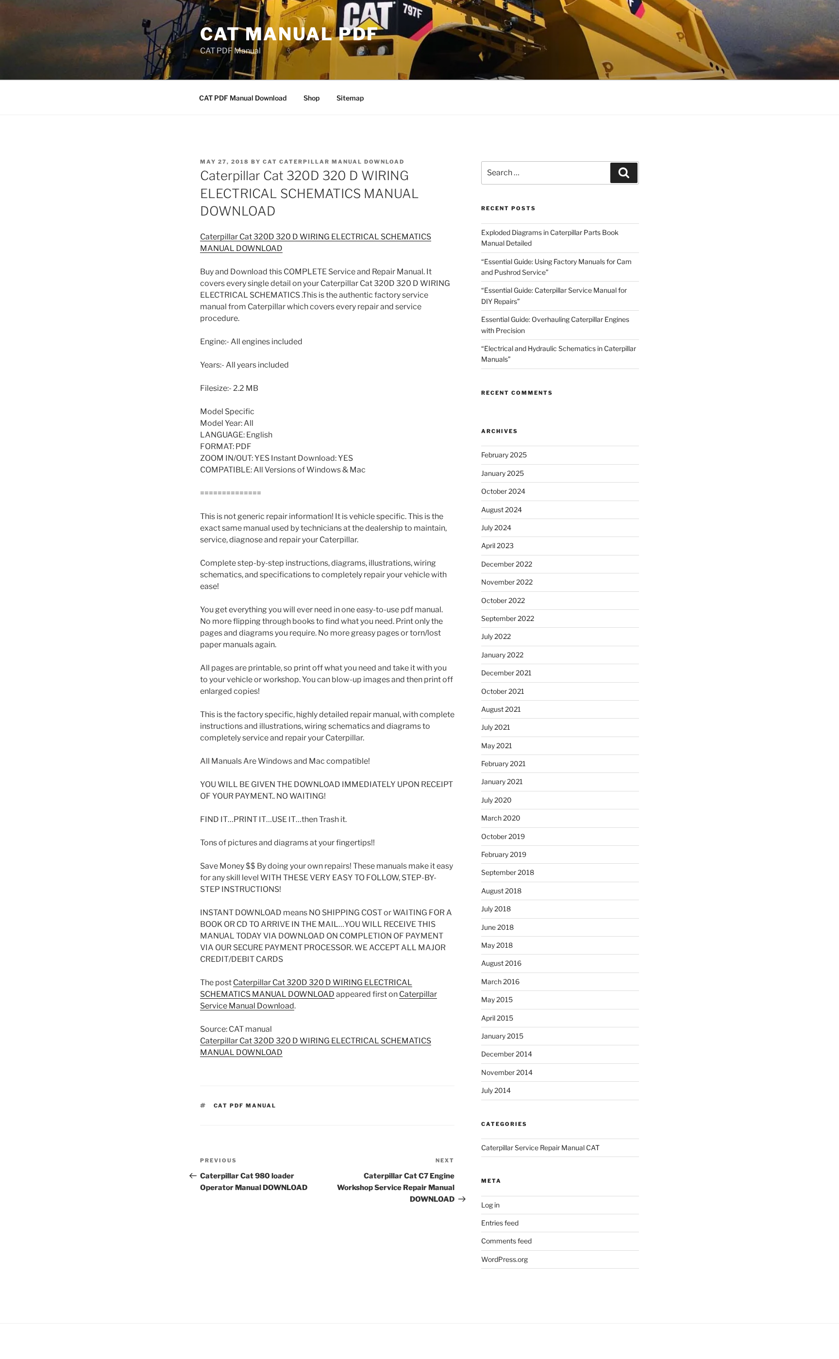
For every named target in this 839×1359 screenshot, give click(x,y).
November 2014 (507, 1072)
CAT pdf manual (245, 1105)
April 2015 (497, 1018)
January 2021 (502, 781)
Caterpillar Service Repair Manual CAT (540, 1147)
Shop (311, 98)
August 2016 (501, 963)
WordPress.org (504, 1259)
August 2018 (501, 891)
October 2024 (503, 491)
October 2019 (503, 836)
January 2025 (502, 473)
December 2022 (506, 564)
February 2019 (503, 854)
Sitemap (350, 98)
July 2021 (495, 727)
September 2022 (507, 618)
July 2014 (496, 1090)
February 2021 (503, 763)
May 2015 (497, 999)
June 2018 (497, 927)
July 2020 (496, 800)
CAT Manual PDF (289, 34)
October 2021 (502, 691)
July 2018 (496, 909)
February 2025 (504, 455)
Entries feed (500, 1223)
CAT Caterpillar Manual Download (333, 161)
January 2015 (502, 1036)
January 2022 (502, 655)
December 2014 (506, 1054)
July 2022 (496, 636)
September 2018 (507, 872)
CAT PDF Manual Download (242, 98)
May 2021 (496, 745)
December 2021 (506, 673)
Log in (490, 1205)
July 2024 (496, 527)
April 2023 (497, 545)
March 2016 (500, 981)
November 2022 (507, 582)
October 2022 (503, 600)
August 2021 (501, 709)
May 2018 (497, 945)
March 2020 (500, 818)
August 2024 (501, 509)
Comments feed (506, 1241)
